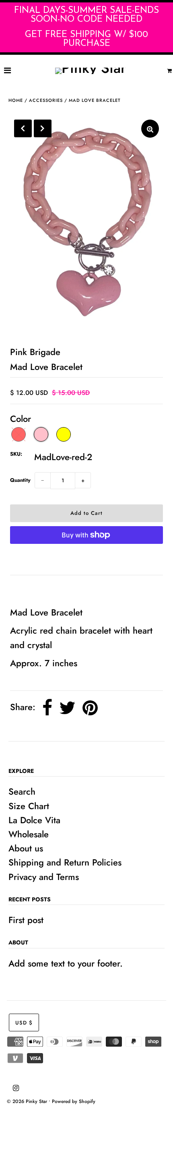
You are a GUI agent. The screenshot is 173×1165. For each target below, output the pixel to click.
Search (21, 791)
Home (15, 100)
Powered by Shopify (73, 1101)
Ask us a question (48, 590)
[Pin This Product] (90, 708)
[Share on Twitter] (67, 708)
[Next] (42, 128)
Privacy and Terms (43, 876)
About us (25, 848)
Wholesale (28, 834)
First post (25, 919)
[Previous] (23, 128)
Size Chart (28, 805)
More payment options (86, 559)
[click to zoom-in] (150, 129)
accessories (46, 100)
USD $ (24, 1023)
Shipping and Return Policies (65, 862)
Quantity (20, 480)
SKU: (16, 454)
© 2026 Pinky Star (27, 1101)
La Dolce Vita (34, 820)
